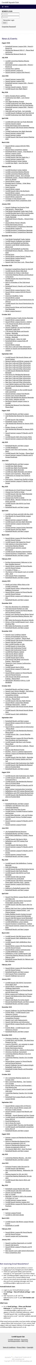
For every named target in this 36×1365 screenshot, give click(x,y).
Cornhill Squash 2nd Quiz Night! (15, 529)
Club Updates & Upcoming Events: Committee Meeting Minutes (16, 545)
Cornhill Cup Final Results (13, 496)
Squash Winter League (12, 181)
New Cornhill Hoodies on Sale (14, 644)
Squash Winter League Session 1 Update (18, 322)
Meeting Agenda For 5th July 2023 (16, 1174)
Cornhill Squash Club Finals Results (16, 871)
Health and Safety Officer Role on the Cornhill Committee (17, 585)
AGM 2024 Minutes (11, 867)
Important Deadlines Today (14, 296)
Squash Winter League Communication (17, 950)
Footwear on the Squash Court (15, 199)
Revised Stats (9, 254)
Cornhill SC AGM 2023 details (14, 1215)
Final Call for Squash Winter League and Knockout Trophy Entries (18, 1109)
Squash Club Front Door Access (15, 809)
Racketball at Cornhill (12, 1225)
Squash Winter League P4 (13, 197)
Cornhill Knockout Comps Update (16, 161)
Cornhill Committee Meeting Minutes (17, 172)
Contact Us (7, 1270)
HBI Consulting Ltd (18, 1359)
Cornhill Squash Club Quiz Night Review (18, 701)
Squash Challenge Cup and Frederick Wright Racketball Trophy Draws (19, 1066)
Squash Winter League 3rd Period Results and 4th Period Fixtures (18, 593)
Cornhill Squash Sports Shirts (14, 658)
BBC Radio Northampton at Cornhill (16, 626)
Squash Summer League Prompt (15, 825)
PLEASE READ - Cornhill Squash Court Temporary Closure (17, 1013)
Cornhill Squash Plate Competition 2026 (18, 200)
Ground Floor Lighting (12, 69)
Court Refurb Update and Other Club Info (18, 384)
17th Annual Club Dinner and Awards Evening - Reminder (17, 332)
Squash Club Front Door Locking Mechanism (19, 908)
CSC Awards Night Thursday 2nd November (19, 1125)
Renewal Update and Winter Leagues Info (18, 361)
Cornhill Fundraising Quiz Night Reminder (18, 103)
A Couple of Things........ (12, 570)
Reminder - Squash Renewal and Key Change (19, 1115)
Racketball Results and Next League (17, 414)
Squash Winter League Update (15, 320)
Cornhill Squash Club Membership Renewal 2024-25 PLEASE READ (19, 766)
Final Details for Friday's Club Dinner (17, 273)
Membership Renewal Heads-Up (15, 54)
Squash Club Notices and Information (17, 1022)
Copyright (30, 1347)
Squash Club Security (12, 1245)
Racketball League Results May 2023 (17, 1189)
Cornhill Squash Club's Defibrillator (16, 714)
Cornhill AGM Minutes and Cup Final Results (19, 105)
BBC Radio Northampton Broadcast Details (19, 620)
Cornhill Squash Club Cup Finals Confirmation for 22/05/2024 (15, 878)
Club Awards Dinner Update (14, 654)
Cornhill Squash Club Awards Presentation (19, 640)
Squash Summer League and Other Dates (18, 439)
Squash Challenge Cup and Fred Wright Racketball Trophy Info (17, 328)
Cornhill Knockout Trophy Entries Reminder (19, 318)
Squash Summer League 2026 (14, 79)
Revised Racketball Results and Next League (19, 1002)
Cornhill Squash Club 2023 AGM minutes (18, 1191)
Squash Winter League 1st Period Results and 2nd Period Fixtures (18, 674)
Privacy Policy (21, 1347)
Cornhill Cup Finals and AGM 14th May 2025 (19, 514)
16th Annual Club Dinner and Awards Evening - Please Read (17, 660)
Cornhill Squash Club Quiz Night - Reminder (19, 757)
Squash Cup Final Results (13, 1193)
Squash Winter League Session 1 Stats (17, 290)
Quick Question (10, 187)
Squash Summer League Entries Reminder (18, 527)
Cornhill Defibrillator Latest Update (16, 922)
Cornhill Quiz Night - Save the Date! (16, 163)
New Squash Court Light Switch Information (19, 1251)
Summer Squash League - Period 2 (16, 87)
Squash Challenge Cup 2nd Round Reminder (19, 1010)
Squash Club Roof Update (13, 642)
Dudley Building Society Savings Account (18, 914)
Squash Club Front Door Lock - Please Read (19, 262)
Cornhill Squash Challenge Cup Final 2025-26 (19, 113)
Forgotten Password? (9, 27)
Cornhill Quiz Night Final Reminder (16, 468)
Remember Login (8, 20)
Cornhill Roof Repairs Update (14, 652)
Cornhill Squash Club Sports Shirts (16, 839)
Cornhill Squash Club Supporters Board (17, 542)
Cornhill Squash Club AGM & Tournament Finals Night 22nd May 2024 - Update (18, 881)
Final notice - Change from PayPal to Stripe (19, 479)
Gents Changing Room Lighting (15, 96)
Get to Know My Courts (13, 1123)
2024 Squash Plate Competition (15, 974)
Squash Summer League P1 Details (16, 520)
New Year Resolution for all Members (17, 607)
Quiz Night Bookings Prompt (14, 101)
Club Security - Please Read (14, 209)
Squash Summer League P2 (14, 70)
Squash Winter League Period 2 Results (18, 256)
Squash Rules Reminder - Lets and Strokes (19, 815)
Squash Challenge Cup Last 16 (15, 976)
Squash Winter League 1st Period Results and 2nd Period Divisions (18, 1062)
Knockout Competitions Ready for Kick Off (19, 269)
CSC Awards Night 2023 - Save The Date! (18, 1149)
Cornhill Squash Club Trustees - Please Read (19, 453)
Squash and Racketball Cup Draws (16, 636)
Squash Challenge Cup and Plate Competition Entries (15, 694)
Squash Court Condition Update (15, 635)
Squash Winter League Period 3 (15, 258)
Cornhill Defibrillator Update (14, 952)
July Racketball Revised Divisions (15, 832)
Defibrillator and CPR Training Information (19, 920)
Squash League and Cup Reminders (16, 1236)
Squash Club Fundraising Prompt (15, 648)
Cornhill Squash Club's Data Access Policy (18, 437)
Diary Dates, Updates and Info (15, 399)
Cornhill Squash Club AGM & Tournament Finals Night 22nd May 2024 (18, 902)
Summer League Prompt (13, 1213)
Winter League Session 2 (13, 311)
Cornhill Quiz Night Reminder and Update (18, 472)
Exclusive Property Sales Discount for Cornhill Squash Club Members (17, 1167)
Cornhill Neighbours (11, 448)
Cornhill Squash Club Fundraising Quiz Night (19, 763)
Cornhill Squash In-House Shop (15, 646)
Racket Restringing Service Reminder (17, 126)
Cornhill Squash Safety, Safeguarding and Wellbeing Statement (18, 589)
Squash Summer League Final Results (17, 394)
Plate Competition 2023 (13, 1253)
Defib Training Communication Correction (18, 789)
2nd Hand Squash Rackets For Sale (16, 609)
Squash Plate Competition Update (16, 150)
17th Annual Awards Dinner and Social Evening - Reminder (17, 325)
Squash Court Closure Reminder (15, 396)
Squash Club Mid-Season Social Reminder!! (19, 918)
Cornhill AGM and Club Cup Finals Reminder (19, 122)
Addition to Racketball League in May (17, 888)
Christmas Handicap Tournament (16, 1052)
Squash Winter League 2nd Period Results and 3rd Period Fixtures (18, 611)
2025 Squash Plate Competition (15, 576)
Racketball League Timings (14, 422)
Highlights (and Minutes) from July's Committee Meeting (17, 806)
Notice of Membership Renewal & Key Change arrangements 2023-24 (17, 1142)
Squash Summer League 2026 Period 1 (17, 72)
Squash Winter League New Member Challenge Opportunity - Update (17, 704)
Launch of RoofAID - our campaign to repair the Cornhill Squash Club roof (19, 1045)
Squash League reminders (13, 155)
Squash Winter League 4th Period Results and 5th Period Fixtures (18, 567)
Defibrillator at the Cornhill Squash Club (18, 953)
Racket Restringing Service (14, 225)
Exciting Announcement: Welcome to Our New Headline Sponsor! (18, 563)
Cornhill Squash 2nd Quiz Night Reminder (18, 522)
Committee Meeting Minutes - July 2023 (18, 1158)
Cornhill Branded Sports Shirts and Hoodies (19, 195)
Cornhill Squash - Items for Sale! (15, 339)
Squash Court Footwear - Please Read (17, 474)
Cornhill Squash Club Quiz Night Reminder (18, 494)
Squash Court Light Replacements (16, 1020)
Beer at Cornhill (10, 1194)
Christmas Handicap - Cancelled (15, 1038)
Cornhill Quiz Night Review (13, 466)
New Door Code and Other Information (18, 347)
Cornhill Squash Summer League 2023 (17, 1202)
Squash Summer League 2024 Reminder (18, 916)
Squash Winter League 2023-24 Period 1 (18, 1106)
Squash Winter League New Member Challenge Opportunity (17, 987)
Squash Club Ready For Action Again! (17, 1000)
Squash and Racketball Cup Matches (17, 243)
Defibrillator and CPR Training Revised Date (19, 791)
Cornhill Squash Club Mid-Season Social (18, 936)
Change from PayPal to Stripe (14, 492)
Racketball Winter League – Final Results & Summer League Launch (19, 152)
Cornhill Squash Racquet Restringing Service (19, 869)
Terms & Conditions (9, 1347)
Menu (5, 7)
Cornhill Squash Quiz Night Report (16, 89)
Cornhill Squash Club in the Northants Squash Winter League (17, 192)
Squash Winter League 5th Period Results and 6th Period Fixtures (18, 539)
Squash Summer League (13, 135)
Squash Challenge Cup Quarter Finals (17, 207)
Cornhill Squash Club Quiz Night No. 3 (17, 157)
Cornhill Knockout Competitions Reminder (19, 226)
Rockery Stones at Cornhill (13, 427)
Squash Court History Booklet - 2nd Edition (19, 691)
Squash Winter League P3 (13, 228)
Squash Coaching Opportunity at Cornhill (18, 1243)
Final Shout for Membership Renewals (17, 374)
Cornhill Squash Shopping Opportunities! (18, 552)
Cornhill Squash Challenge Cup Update (17, 241)
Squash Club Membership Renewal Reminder (19, 397)
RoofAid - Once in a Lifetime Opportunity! (18, 752)
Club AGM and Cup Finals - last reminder (18, 111)
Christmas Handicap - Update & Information (19, 1050)
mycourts (8, 1357)
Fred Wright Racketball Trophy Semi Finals (19, 211)
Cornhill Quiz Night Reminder (14, 470)
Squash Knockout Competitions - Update (18, 553)
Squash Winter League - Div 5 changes (17, 176)
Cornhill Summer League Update (15, 1200)
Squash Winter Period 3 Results (15, 223)
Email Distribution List (12, 1121)
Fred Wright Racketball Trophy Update (17, 239)
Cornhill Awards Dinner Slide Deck (16, 271)
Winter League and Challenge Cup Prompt (18, 994)
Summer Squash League (13, 124)
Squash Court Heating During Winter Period (19, 614)
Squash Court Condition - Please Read (17, 638)
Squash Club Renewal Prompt (14, 750)
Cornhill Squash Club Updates (14, 420)
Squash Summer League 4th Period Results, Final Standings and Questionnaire (19, 739)
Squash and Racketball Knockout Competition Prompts (16, 1017)
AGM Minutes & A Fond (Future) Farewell (18, 490)
